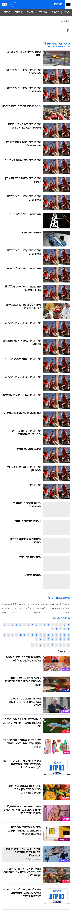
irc (3, 608)
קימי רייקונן (10, 608)
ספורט (30, 12)
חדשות (55, 12)
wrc (58, 604)
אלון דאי (66, 612)
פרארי (21, 608)
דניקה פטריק (41, 604)
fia (12, 604)
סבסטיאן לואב (32, 608)
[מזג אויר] (14, 4)
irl (59, 21)
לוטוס (43, 608)
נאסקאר (52, 604)
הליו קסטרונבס (54, 608)
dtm (4, 604)
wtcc (8, 604)
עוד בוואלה (63, 651)
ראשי (67, 12)
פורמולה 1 (65, 604)
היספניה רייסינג (9, 612)
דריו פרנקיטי (39, 612)
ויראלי (18, 12)
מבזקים (43, 12)
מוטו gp (31, 604)
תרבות (7, 12)
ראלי (25, 604)
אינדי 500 (18, 604)
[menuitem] (55, 12)
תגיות (58, 4)
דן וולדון (66, 608)
